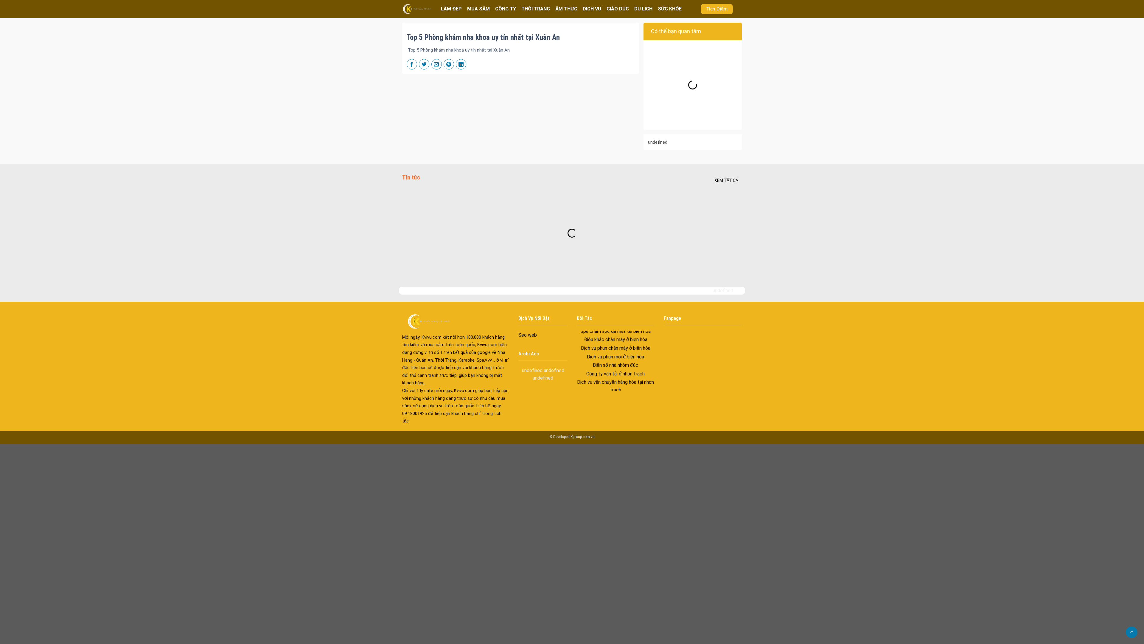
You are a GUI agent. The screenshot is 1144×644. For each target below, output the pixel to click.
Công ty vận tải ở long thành (616, 388)
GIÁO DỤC (618, 9)
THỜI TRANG (535, 9)
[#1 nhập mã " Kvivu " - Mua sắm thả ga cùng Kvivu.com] (417, 8)
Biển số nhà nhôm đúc (615, 346)
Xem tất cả (726, 180)
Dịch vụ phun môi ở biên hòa (615, 338)
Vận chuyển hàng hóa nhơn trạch (615, 380)
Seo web (527, 335)
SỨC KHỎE (670, 9)
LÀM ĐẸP (451, 9)
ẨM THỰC (566, 9)
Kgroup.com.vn (583, 437)
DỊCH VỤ (592, 9)
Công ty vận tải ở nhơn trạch (615, 355)
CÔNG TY (505, 9)
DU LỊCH (643, 9)
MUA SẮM (478, 9)
